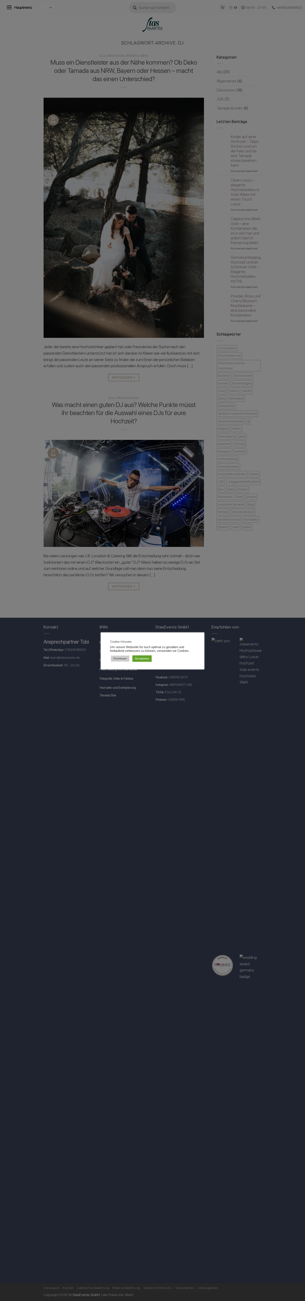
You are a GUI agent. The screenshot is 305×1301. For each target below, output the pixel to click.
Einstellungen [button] (120, 658)
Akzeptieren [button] (142, 658)
